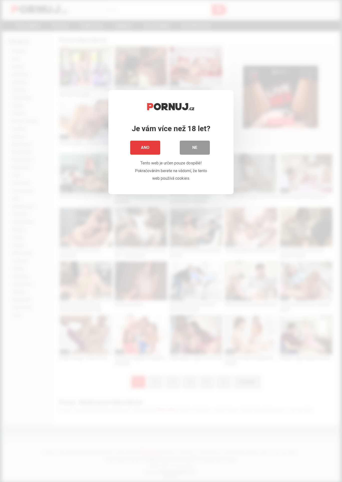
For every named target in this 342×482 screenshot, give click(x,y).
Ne (194, 147)
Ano (145, 147)
